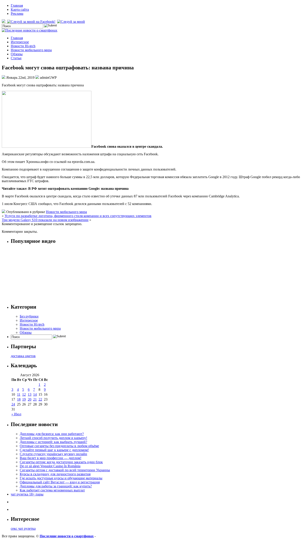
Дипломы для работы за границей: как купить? (56, 486)
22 (40, 399)
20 (29, 399)
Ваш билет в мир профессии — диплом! (50, 458)
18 (19, 399)
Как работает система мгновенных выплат (52, 490)
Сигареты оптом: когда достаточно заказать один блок (61, 462)
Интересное (20, 42)
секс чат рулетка (23, 528)
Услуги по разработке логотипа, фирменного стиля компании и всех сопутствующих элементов (77, 216)
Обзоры (17, 54)
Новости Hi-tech (23, 46)
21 (35, 399)
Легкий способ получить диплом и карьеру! (53, 438)
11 (18, 394)
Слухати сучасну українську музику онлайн (53, 454)
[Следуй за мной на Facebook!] (31, 21)
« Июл (16, 414)
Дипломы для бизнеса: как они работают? (52, 434)
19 (24, 399)
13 (29, 394)
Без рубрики (29, 316)
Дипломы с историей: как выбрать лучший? (53, 442)
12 (24, 394)
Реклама (17, 13)
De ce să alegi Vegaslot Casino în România (50, 466)
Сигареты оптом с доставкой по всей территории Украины (65, 470)
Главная (17, 5)
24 (13, 404)
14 (35, 394)
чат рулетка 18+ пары (27, 494)
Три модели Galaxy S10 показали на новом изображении (45, 220)
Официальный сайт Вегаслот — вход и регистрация (60, 482)
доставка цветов (23, 356)
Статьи (16, 58)
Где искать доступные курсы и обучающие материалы (61, 478)
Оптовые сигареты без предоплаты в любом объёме (59, 446)
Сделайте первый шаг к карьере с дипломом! (54, 450)
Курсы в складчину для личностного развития (55, 474)
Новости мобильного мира (31, 50)
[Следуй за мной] (71, 21)
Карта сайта (20, 9)
